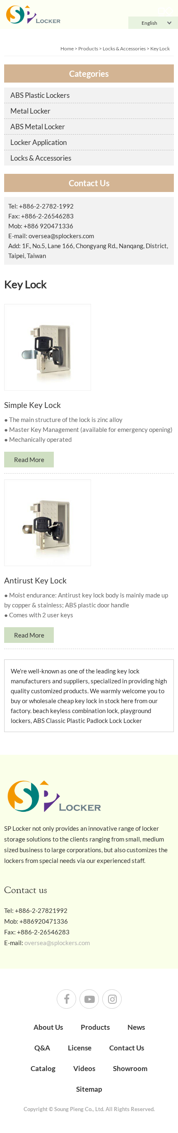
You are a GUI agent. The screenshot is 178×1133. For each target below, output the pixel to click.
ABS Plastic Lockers (40, 95)
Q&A (42, 1047)
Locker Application (38, 142)
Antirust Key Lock (35, 580)
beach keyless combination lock (75, 710)
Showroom (130, 1068)
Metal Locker (30, 111)
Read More (29, 459)
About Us (48, 1027)
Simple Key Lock (32, 405)
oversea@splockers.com (61, 235)
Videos (84, 1068)
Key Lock (160, 48)
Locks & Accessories (124, 48)
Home (67, 48)
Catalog (43, 1068)
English (149, 23)
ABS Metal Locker (37, 126)
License (79, 1047)
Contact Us (126, 1047)
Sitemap (89, 1089)
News (136, 1027)
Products (88, 48)
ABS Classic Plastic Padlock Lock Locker (87, 720)
